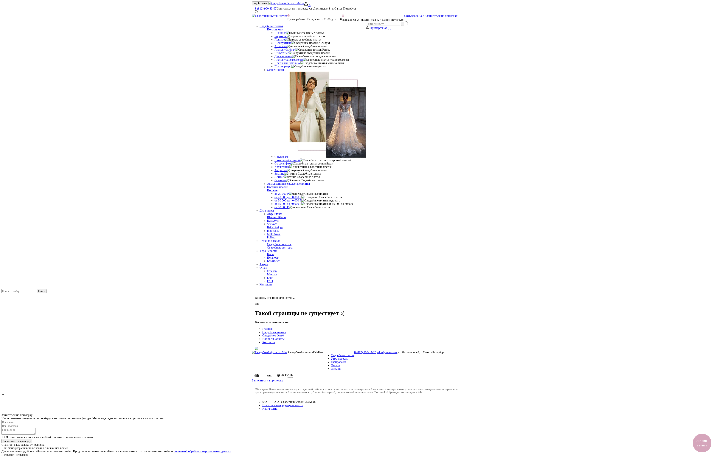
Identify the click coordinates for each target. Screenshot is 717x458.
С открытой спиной (287, 160)
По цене (272, 190)
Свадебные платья (271, 26)
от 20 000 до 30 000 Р (287, 197)
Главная (267, 328)
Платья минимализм (287, 63)
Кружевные (281, 166)
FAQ (270, 281)
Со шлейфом (282, 163)
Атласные (280, 46)
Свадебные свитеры (280, 247)
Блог (270, 277)
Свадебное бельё (273, 335)
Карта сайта (269, 408)
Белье (270, 254)
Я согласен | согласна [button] (14, 454)
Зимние (279, 173)
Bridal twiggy (275, 227)
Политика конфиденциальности (282, 405)
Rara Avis (273, 220)
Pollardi (271, 237)
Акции (264, 264)
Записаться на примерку (441, 15)
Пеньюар (273, 257)
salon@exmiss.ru (387, 352)
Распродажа (338, 362)
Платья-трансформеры (288, 59)
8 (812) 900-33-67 (266, 8)
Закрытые (280, 170)
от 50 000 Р (281, 207)
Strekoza (272, 224)
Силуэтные (281, 53)
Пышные (280, 32)
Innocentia (273, 230)
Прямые (279, 39)
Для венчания (283, 56)
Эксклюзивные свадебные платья (288, 183)
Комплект (273, 261)
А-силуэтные (282, 42)
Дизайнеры (267, 210)
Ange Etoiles (274, 213)
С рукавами (281, 156)
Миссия (272, 274)
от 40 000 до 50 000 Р (287, 203)
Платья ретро (282, 66)
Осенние (280, 180)
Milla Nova (273, 234)
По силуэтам (275, 29)
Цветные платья (277, 187)
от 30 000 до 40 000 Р (287, 200)
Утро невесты (268, 250)
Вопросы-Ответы (273, 338)
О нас (263, 267)
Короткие (280, 36)
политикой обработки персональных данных (202, 451)
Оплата (335, 365)
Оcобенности (275, 69)
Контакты (266, 284)
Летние (279, 176)
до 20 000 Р (281, 193)
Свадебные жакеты (279, 244)
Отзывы (272, 271)
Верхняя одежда (270, 240)
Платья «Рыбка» (284, 49)
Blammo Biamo (276, 217)
